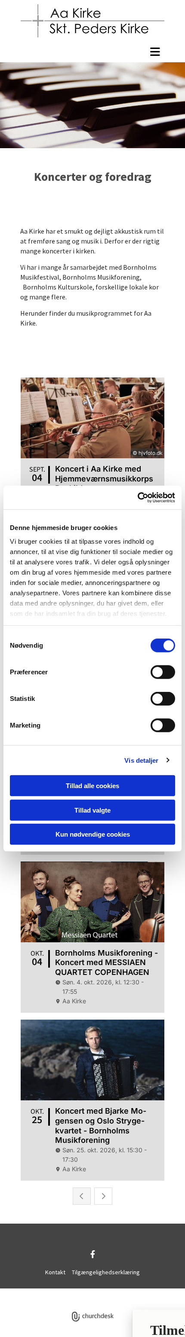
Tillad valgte (92, 809)
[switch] (163, 672)
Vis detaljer (141, 760)
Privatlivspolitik (61, 1293)
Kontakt (55, 1272)
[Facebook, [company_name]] (92, 1253)
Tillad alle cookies (92, 785)
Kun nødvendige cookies (93, 834)
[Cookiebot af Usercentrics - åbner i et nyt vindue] (137, 497)
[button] (92, 51)
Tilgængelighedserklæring (106, 1272)
